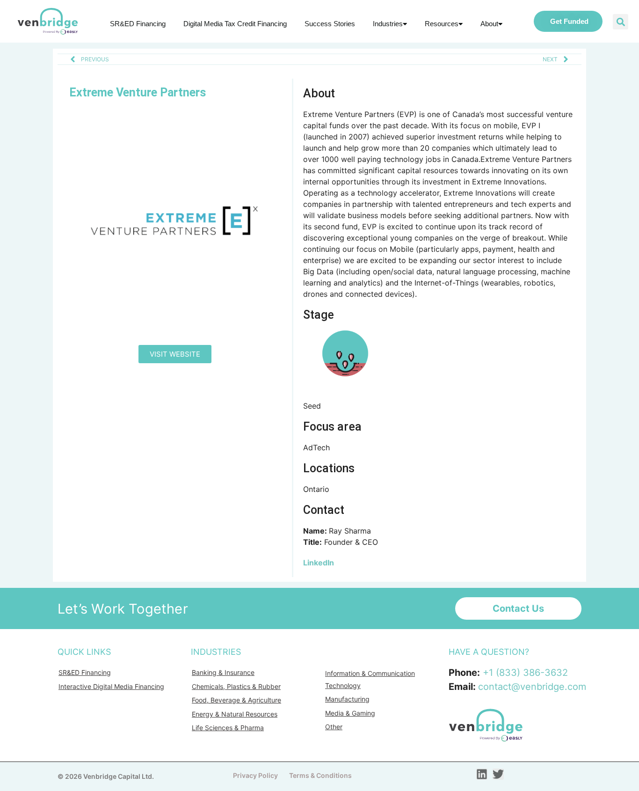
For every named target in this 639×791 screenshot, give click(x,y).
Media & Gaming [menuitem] (350, 713)
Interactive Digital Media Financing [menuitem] (111, 686)
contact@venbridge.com (532, 686)
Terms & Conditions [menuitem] (320, 775)
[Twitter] (498, 774)
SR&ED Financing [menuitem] (84, 672)
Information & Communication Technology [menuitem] (370, 679)
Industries (388, 24)
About (489, 24)
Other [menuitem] (333, 727)
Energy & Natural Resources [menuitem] (234, 714)
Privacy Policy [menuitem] (255, 775)
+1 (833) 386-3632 (525, 672)
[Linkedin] (481, 774)
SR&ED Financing (138, 24)
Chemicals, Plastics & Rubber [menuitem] (236, 686)
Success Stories (330, 24)
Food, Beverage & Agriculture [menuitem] (236, 700)
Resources (441, 24)
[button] (620, 21)
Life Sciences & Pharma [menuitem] (228, 728)
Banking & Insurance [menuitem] (223, 672)
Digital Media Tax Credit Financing (235, 24)
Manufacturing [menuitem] (347, 699)
